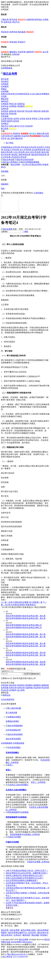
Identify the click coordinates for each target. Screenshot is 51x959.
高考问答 (45, 111)
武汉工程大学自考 (33, 152)
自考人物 (13, 126)
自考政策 (5, 104)
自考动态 (17, 935)
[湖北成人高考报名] (9, 162)
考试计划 (13, 104)
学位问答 (29, 111)
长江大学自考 (25, 150)
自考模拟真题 (18, 743)
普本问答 (21, 111)
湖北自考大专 (43, 933)
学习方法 (21, 126)
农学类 (47, 119)
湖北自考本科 (6, 935)
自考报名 (5, 84)
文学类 (22, 119)
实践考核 (17, 136)
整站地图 (35, 935)
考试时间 (16, 133)
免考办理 (13, 688)
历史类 (28, 119)
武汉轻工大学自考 (11, 150)
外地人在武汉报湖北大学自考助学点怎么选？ (25, 878)
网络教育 (7, 54)
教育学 (10, 121)
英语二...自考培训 (38, 782)
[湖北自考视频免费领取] (29, 162)
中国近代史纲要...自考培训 (38, 862)
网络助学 (30, 32)
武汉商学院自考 (38, 150)
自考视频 (5, 91)
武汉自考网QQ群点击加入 (22, 942)
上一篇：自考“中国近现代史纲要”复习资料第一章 (21, 602)
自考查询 (5, 86)
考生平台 (16, 22)
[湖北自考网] (9, 73)
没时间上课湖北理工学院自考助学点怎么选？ (25, 876)
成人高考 (11, 138)
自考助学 (13, 690)
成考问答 (13, 111)
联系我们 (44, 935)
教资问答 (5, 114)
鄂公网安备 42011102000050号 (15, 957)
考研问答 (37, 111)
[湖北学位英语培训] (24, 160)
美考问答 (13, 114)
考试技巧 (21, 42)
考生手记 (5, 126)
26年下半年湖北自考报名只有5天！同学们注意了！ (27, 871)
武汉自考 (32, 933)
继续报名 (13, 52)
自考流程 (5, 685)
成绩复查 (45, 685)
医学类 (16, 121)
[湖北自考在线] (7, 160)
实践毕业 (21, 104)
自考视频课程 (6, 743)
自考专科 (16, 54)
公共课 (4, 119)
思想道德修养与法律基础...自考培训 (25, 834)
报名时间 (21, 20)
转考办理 (9, 136)
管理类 (4, 121)
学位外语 (5, 690)
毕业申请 (21, 52)
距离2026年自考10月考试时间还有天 (16, 94)
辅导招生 (38, 20)
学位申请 (45, 136)
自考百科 (5, 111)
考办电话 (5, 81)
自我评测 (30, 20)
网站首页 (5, 99)
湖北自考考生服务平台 (17, 933)
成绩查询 (5, 52)
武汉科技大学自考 (18, 157)
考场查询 (5, 42)
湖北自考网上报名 (28, 930)
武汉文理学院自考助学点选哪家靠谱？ (22, 880)
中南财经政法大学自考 (10, 147)
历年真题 (5, 116)
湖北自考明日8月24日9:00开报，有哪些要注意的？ (27, 873)
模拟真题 (21, 32)
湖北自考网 (15, 165)
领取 (25, 232)
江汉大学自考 (19, 152)
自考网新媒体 (6, 68)
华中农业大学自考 (28, 147)
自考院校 (13, 106)
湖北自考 (5, 930)
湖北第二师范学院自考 (20, 155)
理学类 (34, 119)
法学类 (16, 119)
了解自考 (5, 20)
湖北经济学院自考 (38, 155)
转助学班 (38, 52)
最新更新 (26, 935)
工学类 (41, 119)
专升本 (4, 138)
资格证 (4, 89)
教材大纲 (41, 133)
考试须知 (13, 42)
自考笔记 (5, 124)
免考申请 (13, 32)
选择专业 (7, 22)
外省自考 (29, 126)
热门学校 (9, 143)
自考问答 (5, 109)
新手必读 (13, 20)
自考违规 (5, 688)
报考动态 (5, 101)
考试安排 (5, 32)
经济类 (10, 119)
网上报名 (5, 129)
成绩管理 (30, 52)
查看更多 (9, 908)
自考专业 (5, 106)
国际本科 (19, 138)
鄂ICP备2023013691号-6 (17, 954)
